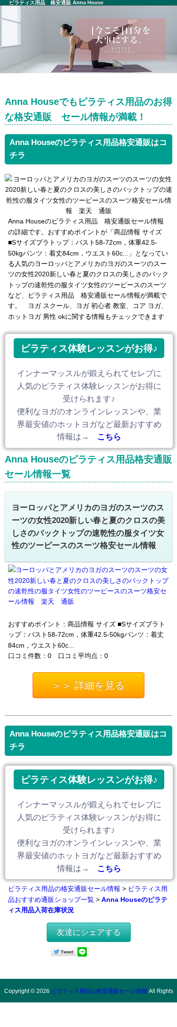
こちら (109, 436)
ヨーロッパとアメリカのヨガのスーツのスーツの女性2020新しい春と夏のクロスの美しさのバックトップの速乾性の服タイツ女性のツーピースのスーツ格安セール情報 (88, 526)
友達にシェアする (89, 932)
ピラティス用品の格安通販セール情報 (64, 888)
